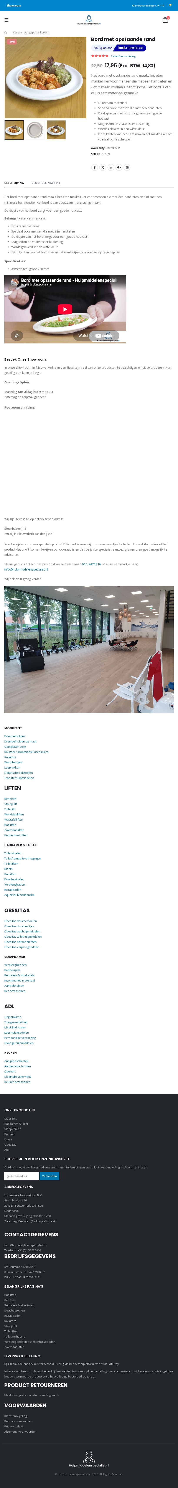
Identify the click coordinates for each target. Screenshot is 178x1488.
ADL (6, 1150)
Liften (8, 1139)
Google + (118, 167)
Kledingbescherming (17, 1077)
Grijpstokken (12, 1017)
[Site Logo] (89, 20)
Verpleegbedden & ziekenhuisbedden (29, 1342)
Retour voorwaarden (18, 1421)
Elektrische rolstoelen (18, 773)
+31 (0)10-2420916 (29, 1250)
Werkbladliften (14, 814)
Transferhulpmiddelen (19, 778)
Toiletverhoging (14, 1336)
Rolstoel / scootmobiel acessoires (26, 752)
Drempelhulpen (14, 736)
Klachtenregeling (15, 1416)
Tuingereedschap (16, 1022)
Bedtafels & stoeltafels (19, 975)
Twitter (102, 167)
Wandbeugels (13, 762)
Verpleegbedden (15, 965)
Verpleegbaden (14, 884)
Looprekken (12, 767)
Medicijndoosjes (15, 1027)
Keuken (9, 1134)
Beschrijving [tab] (14, 183)
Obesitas (10, 1145)
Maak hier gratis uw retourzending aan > (31, 1395)
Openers (10, 1071)
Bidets (8, 869)
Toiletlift (9, 809)
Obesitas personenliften (20, 942)
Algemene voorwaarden (20, 1432)
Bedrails (9, 1300)
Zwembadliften (14, 830)
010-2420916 (91, 564)
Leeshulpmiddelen (16, 1032)
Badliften (10, 825)
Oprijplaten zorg (15, 747)
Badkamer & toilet (16, 1124)
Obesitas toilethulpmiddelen (23, 937)
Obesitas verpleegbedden (21, 947)
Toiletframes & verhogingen (22, 858)
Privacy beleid (13, 1426)
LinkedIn (110, 167)
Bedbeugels (12, 970)
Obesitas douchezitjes (19, 926)
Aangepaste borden (17, 1066)
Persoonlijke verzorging (20, 1038)
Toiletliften (11, 864)
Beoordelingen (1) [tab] (45, 183)
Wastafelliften (13, 820)
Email (127, 167)
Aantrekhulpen (14, 986)
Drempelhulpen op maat (20, 741)
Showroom (14, 5)
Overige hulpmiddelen (19, 1043)
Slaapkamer (12, 1129)
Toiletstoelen (12, 853)
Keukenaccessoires (17, 1082)
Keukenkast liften (16, 835)
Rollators (10, 757)
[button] (7, 20)
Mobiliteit (10, 1118)
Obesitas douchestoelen (20, 921)
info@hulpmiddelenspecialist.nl (26, 569)
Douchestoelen (14, 879)
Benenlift (10, 799)
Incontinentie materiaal (19, 980)
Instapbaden (12, 890)
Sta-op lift (10, 804)
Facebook (94, 167)
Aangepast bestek (16, 1061)
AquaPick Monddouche (19, 895)
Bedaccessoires (14, 991)
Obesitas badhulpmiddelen (22, 931)
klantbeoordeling (123, 56)
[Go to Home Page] (5, 32)
